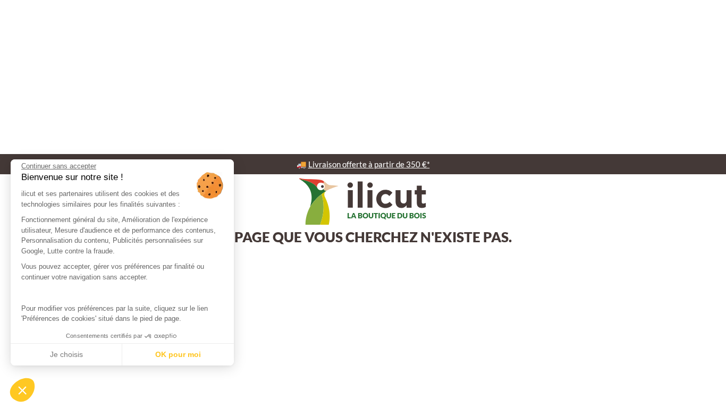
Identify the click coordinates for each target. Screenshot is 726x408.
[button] (22, 390)
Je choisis (66, 354)
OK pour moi (178, 354)
